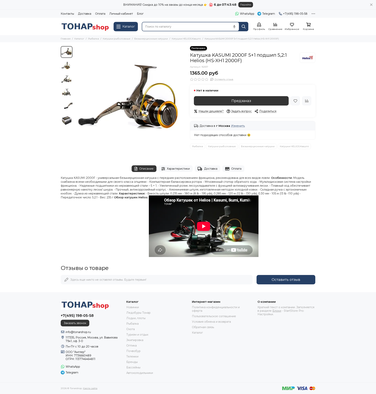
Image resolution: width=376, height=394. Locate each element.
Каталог (79, 38)
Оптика (131, 345)
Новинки (132, 307)
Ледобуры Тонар (138, 312)
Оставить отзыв (286, 280)
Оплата (100, 13)
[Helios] (307, 58)
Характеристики (178, 168)
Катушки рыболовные (116, 38)
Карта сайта (90, 388)
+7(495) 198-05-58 (295, 13)
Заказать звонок (75, 323)
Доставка (84, 13)
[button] (76, 102)
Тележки (132, 356)
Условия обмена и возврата (211, 321)
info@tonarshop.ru (78, 332)
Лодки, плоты (136, 318)
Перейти (245, 4)
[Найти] (243, 26)
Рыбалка (93, 38)
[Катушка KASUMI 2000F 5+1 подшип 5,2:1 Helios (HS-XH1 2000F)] (130, 102)
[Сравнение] (306, 101)
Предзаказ (241, 101)
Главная (65, 38)
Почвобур (133, 351)
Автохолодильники (139, 373)
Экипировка (134, 340)
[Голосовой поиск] (234, 26)
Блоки (276, 311)
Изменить (238, 125)
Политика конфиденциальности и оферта (216, 309)
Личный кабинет (121, 13)
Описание (146, 168)
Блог (140, 13)
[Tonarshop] (85, 26)
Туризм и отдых (137, 334)
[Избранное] (295, 101)
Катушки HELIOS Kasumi (186, 38)
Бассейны (133, 367)
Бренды (132, 362)
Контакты (67, 13)
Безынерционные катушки (151, 38)
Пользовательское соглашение (214, 316)
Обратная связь (203, 327)
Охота (130, 329)
